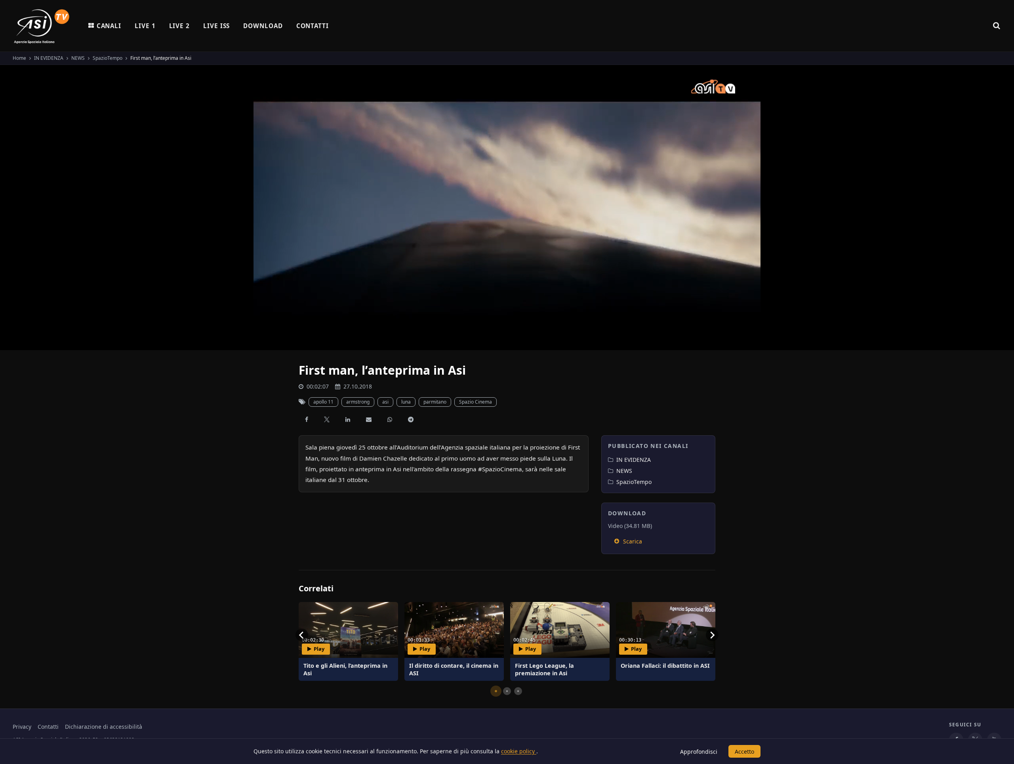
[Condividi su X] (327, 419)
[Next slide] (712, 635)
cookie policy (518, 751)
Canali (109, 26)
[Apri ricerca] (996, 26)
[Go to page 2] (507, 691)
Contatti (312, 26)
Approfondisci (698, 751)
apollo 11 (323, 401)
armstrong (358, 401)
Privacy (22, 726)
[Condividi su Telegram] (411, 419)
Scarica (632, 541)
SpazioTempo (107, 58)
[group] (348, 641)
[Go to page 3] (518, 691)
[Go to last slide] (301, 635)
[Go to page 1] (495, 691)
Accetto (744, 751)
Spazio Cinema (475, 401)
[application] (507, 207)
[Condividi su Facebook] (306, 419)
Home (19, 58)
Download (262, 26)
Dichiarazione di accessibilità (103, 726)
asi (385, 401)
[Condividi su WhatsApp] (389, 419)
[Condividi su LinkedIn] (347, 419)
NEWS (78, 58)
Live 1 (145, 26)
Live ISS (216, 26)
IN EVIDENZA (48, 58)
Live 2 (179, 26)
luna (406, 401)
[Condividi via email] (369, 419)
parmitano (434, 401)
